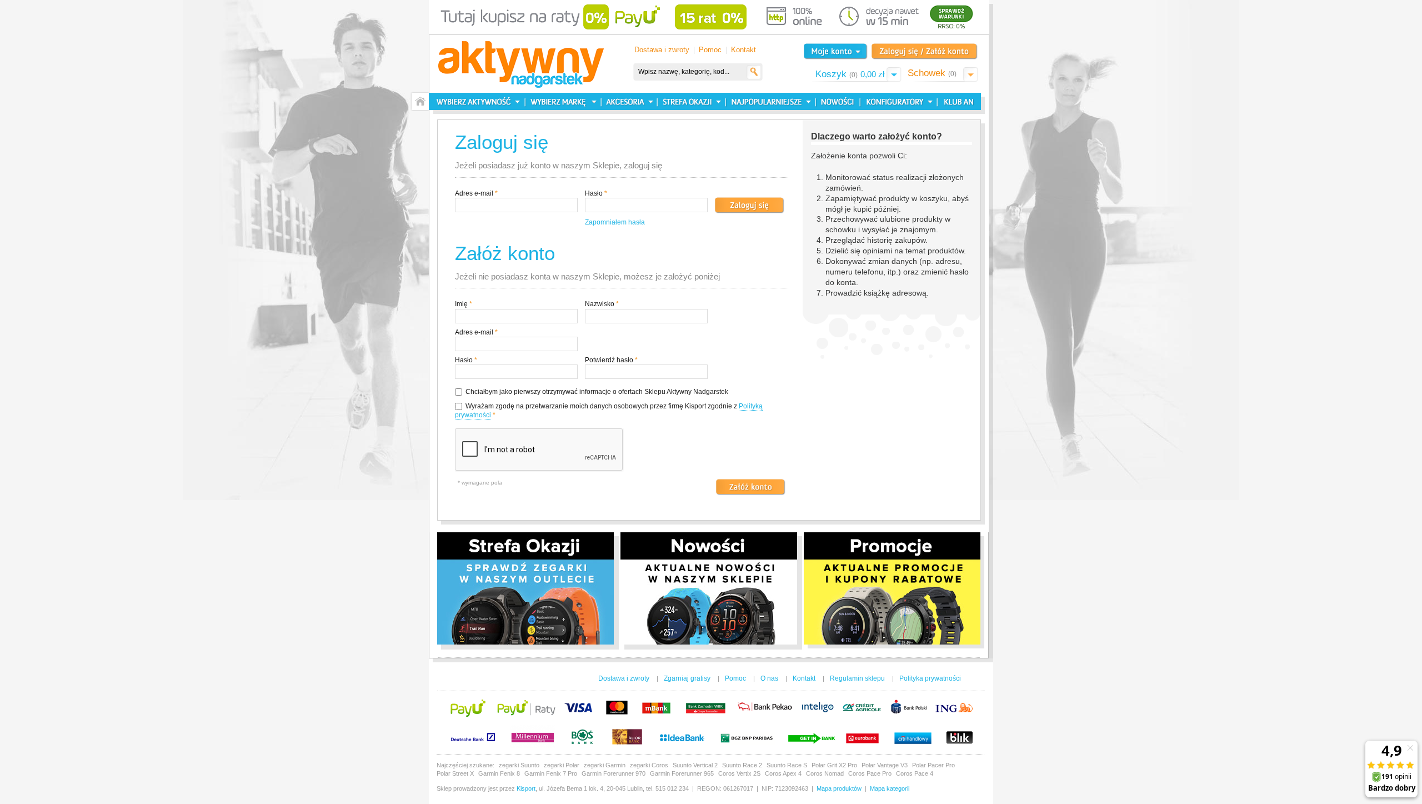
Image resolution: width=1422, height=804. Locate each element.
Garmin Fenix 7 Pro (550, 773)
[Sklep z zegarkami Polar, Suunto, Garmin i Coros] (521, 65)
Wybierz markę (562, 101)
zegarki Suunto (519, 765)
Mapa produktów (839, 788)
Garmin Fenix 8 (499, 773)
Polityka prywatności (930, 678)
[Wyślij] (750, 487)
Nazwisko (599, 304)
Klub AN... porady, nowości (956, 101)
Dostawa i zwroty (661, 50)
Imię (461, 304)
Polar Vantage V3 (885, 765)
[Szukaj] (754, 72)
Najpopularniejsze (769, 101)
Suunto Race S (787, 765)
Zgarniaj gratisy (687, 678)
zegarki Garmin (604, 765)
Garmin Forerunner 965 (682, 773)
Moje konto (835, 51)
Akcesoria (628, 101)
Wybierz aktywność (477, 101)
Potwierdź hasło (609, 360)
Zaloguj (925, 51)
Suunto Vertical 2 (695, 765)
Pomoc (710, 50)
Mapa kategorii (889, 788)
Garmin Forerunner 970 (613, 773)
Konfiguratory (897, 101)
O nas (769, 678)
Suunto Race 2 (742, 765)
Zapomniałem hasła (615, 222)
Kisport (526, 788)
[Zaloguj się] (749, 205)
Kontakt (743, 50)
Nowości (836, 101)
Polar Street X (455, 773)
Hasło (594, 193)
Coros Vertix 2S (739, 773)
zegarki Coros (649, 765)
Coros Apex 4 (783, 773)
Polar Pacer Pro (933, 765)
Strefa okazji (690, 101)
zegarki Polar (561, 765)
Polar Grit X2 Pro (834, 765)
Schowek (932, 73)
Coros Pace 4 (914, 773)
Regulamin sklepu (857, 678)
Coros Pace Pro (870, 773)
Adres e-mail (474, 193)
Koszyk (849, 74)
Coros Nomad (825, 773)
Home (419, 101)
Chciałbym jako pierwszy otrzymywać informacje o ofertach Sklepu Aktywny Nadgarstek (596, 392)
